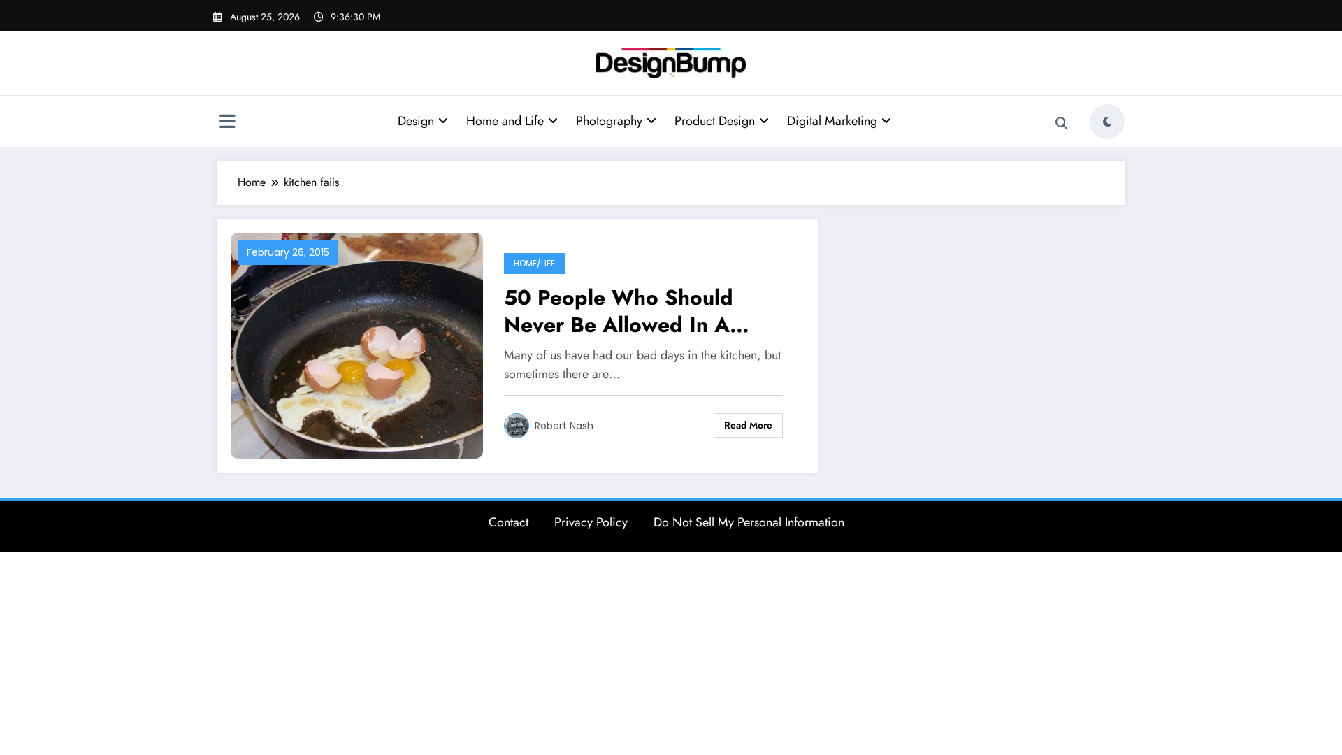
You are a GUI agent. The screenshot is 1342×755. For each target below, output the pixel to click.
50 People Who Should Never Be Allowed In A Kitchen (618, 311)
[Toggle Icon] (227, 123)
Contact (508, 522)
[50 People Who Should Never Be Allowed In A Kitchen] (357, 344)
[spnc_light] (1107, 121)
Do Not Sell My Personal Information (749, 522)
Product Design (714, 121)
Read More (748, 425)
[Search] (1061, 123)
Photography (609, 121)
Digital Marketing (832, 121)
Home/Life (534, 263)
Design (416, 121)
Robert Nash (564, 426)
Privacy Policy (591, 522)
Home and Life (505, 121)
